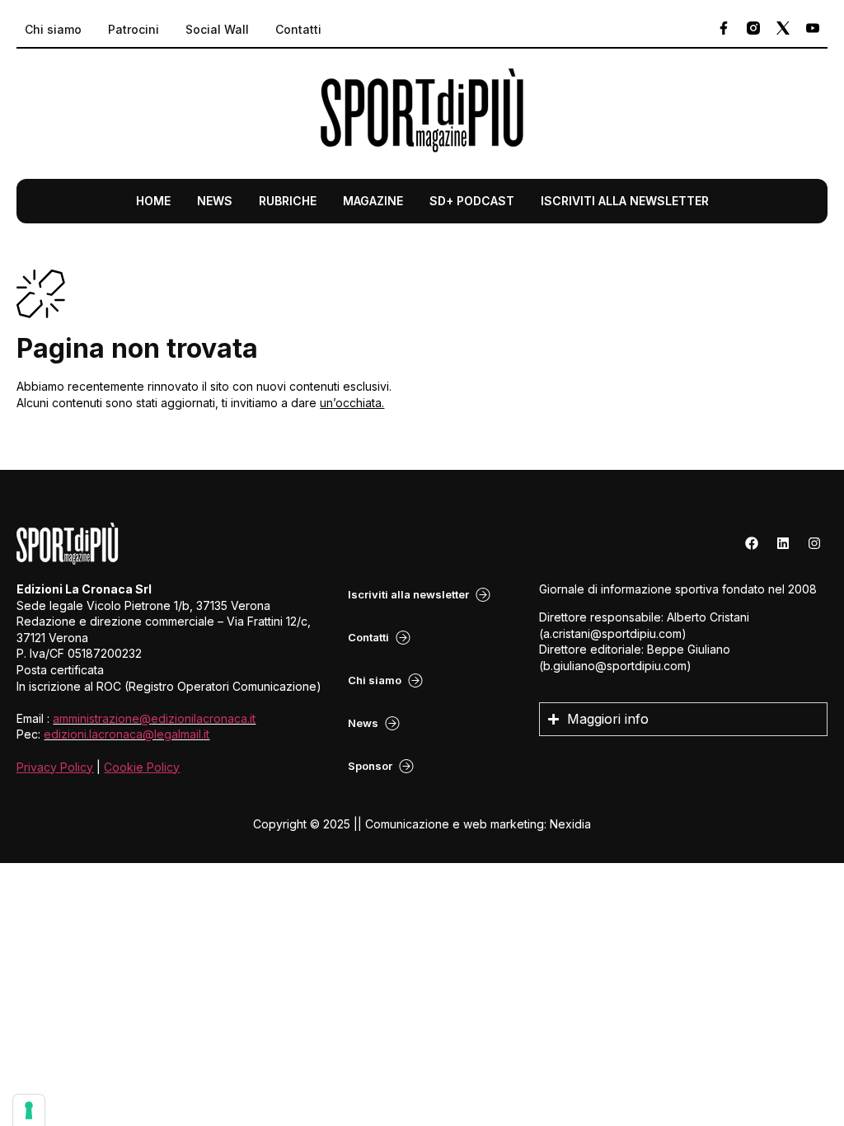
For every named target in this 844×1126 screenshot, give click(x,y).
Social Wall (217, 29)
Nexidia (570, 824)
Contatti (298, 29)
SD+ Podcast (471, 201)
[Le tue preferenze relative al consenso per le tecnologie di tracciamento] (29, 1110)
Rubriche (287, 201)
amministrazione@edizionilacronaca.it (154, 718)
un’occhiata (351, 403)
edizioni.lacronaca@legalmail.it (126, 734)
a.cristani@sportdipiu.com (612, 633)
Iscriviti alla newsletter (625, 201)
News (214, 201)
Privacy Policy (54, 767)
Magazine (373, 201)
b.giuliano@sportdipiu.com (615, 666)
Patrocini (133, 29)
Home (153, 201)
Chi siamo (53, 29)
